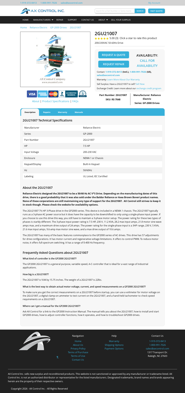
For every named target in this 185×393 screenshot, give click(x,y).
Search (140, 11)
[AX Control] (35, 340)
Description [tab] (30, 112)
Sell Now (140, 84)
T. (58, 357)
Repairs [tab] (46, 112)
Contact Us (87, 19)
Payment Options (114, 348)
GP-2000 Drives (58, 27)
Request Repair (113, 64)
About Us (78, 345)
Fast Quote (156, 11)
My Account (154, 2)
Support (72, 19)
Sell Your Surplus (121, 19)
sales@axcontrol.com (72, 2)
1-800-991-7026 (48, 2)
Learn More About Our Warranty (123, 79)
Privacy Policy (78, 348)
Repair (59, 19)
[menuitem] (25, 19)
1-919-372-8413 (28, 2)
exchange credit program (148, 88)
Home (26, 19)
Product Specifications (55, 101)
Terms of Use (78, 356)
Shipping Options (114, 345)
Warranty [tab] (62, 112)
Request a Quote (113, 55)
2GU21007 (75, 27)
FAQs (75, 101)
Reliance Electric (38, 27)
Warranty (114, 341)
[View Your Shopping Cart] (162, 2)
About (101, 19)
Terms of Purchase (78, 352)
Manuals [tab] (79, 112)
